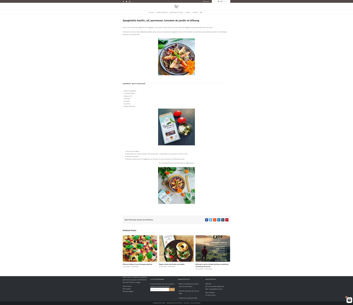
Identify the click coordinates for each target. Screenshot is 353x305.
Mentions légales (128, 291)
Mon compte (127, 289)
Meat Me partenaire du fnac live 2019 (209, 264)
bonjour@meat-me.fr (215, 289)
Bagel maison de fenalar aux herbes (135, 264)
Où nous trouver (210, 295)
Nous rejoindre (210, 292)
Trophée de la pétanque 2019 (188, 298)
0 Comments (135, 266)
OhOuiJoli (180, 303)
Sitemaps (186, 303)
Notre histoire (127, 286)
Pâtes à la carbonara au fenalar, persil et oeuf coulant (189, 285)
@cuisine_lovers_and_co (149, 32)
